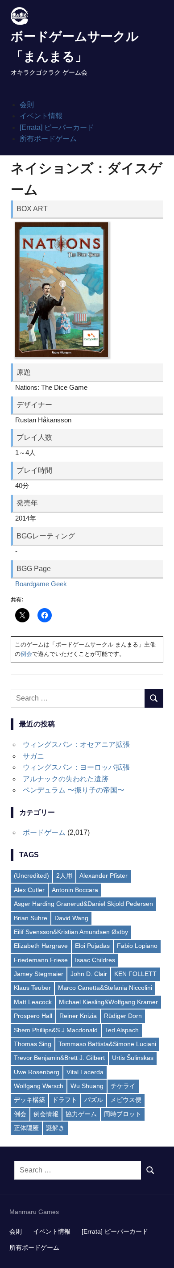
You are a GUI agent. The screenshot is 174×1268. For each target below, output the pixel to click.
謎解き (55, 1127)
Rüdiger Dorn (123, 1015)
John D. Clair (88, 973)
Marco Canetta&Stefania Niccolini (105, 987)
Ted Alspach (122, 1030)
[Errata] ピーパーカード (57, 127)
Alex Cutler (29, 889)
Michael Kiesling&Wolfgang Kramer (108, 1001)
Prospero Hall (33, 1015)
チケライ (123, 1085)
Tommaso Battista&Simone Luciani (107, 1043)
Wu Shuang (87, 1085)
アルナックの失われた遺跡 (65, 779)
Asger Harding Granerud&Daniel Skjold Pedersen (83, 903)
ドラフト (64, 1099)
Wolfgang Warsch (38, 1085)
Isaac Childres (95, 960)
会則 (27, 104)
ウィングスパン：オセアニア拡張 (76, 744)
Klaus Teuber (32, 987)
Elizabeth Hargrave (41, 945)
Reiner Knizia (78, 1015)
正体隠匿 (26, 1127)
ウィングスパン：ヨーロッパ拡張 (76, 767)
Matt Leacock (33, 1001)
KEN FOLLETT (135, 973)
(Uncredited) (31, 875)
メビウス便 (125, 1099)
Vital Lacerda (85, 1072)
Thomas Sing (32, 1043)
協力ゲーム (81, 1114)
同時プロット (122, 1114)
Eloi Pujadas (92, 945)
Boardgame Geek (41, 584)
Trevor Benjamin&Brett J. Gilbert (59, 1057)
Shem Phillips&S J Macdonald (56, 1030)
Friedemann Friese (41, 960)
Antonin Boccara (75, 889)
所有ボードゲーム (48, 138)
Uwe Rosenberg (36, 1072)
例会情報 (45, 1114)
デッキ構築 (29, 1099)
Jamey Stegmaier (38, 973)
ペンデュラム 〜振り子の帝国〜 (73, 790)
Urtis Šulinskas (132, 1057)
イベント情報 (41, 116)
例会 (26, 654)
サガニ (33, 756)
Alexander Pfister (103, 875)
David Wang (71, 918)
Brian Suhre (30, 918)
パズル (93, 1099)
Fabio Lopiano (137, 945)
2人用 (64, 875)
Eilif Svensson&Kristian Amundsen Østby (71, 931)
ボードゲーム (44, 832)
